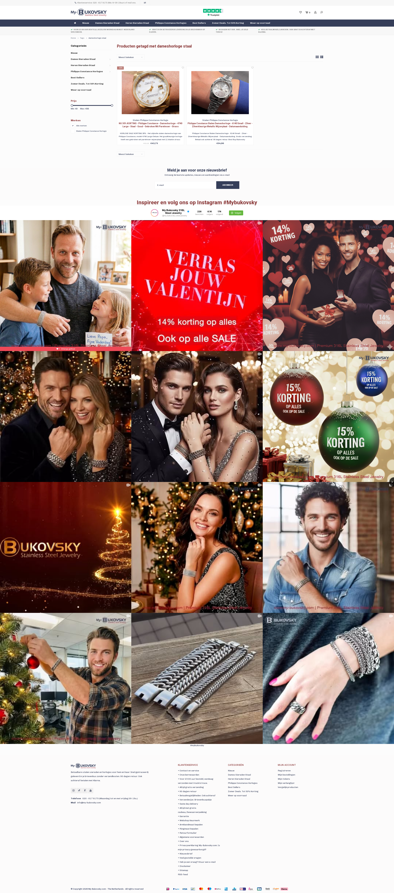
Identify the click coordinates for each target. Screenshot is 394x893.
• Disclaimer (184, 866)
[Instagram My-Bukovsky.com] (73, 790)
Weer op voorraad (260, 23)
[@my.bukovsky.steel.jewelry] (154, 213)
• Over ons (183, 841)
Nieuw (85, 23)
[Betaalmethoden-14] (284, 889)
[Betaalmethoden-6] (218, 889)
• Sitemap (183, 870)
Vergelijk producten (288, 787)
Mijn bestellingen (286, 774)
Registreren (284, 770)
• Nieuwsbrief (185, 853)
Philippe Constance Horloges (170, 23)
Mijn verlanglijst (286, 783)
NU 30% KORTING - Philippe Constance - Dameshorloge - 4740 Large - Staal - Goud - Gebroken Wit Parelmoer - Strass (150, 125)
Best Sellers (199, 23)
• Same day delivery (188, 804)
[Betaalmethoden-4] (201, 889)
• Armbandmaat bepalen (190, 824)
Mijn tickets (284, 779)
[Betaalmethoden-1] (168, 889)
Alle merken (81, 126)
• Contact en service (188, 770)
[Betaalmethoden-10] (251, 889)
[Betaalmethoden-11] (259, 889)
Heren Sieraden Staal (137, 23)
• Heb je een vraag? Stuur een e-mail (196, 862)
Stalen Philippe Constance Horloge (91, 131)
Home (73, 38)
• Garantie (183, 816)
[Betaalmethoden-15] (176, 889)
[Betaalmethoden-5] (209, 889)
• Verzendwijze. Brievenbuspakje (195, 799)
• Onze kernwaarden (188, 774)
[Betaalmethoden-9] (243, 889)
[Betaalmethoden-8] (234, 889)
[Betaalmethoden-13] (276, 889)
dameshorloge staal (97, 38)
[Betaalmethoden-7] (226, 889)
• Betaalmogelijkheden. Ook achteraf (196, 795)
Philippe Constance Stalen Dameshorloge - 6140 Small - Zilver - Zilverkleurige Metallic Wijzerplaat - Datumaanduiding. (220, 125)
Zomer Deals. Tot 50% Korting (228, 23)
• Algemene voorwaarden (191, 837)
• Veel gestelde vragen (189, 858)
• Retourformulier (187, 833)
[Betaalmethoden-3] (193, 889)
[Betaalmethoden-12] (267, 889)
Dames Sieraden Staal (107, 23)
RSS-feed (183, 874)
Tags (82, 38)
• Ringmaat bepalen (188, 828)
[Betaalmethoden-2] (184, 889)
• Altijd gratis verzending (191, 787)
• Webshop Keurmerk (189, 820)
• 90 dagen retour (187, 791)
